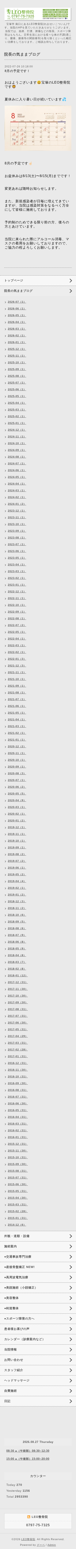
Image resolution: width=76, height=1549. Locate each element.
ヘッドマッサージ (17, 1380)
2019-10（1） (17, 840)
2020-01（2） (17, 820)
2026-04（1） (17, 322)
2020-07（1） (17, 780)
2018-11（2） (17, 908)
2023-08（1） (17, 537)
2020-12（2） (17, 746)
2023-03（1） (17, 571)
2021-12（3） (17, 665)
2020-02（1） (17, 813)
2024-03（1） (17, 490)
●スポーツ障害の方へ (19, 1318)
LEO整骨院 (28, 1539)
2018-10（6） (17, 914)
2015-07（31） (18, 1177)
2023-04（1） (17, 564)
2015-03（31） (18, 1204)
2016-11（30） (18, 1069)
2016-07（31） (18, 1096)
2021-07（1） (17, 699)
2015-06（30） (18, 1184)
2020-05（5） (17, 793)
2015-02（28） (18, 1211)
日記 (7, 1401)
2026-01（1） (17, 342)
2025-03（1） (17, 409)
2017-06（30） (18, 1022)
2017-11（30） (18, 989)
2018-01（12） (18, 975)
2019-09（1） (17, 847)
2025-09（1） (17, 369)
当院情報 (10, 1349)
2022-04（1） (17, 638)
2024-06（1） (17, 470)
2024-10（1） (17, 443)
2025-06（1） (17, 389)
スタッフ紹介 (13, 1370)
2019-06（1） (17, 867)
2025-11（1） (17, 355)
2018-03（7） (17, 962)
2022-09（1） (17, 611)
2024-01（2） (17, 504)
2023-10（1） (17, 524)
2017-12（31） (18, 982)
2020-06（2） (17, 786)
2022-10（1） (17, 605)
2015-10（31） (18, 1157)
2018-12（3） (17, 901)
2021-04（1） (17, 719)
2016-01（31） (18, 1137)
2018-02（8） (17, 968)
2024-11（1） (17, 436)
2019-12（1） (17, 827)
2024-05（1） (17, 477)
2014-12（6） (17, 1224)
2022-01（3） (17, 658)
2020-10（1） (17, 760)
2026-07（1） (17, 301)
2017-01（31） (18, 1056)
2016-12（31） (18, 1063)
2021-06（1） (17, 706)
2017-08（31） (18, 1009)
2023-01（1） (17, 584)
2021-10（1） (17, 679)
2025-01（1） (17, 423)
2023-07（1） (17, 544)
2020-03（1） (17, 807)
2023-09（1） (17, 530)
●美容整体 (11, 1298)
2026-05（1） (17, 315)
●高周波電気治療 (16, 1277)
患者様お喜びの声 (17, 1328)
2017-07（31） (18, 1015)
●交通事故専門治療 (17, 1256)
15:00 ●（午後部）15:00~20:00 (27, 1458)
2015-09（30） (18, 1164)
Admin (52, 1545)
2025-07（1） (17, 382)
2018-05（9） (17, 948)
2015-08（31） (18, 1170)
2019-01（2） (17, 894)
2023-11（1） (17, 517)
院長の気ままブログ (18, 290)
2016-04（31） (18, 1117)
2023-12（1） (17, 510)
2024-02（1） (17, 497)
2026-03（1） (17, 328)
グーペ (41, 1545)
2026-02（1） (17, 335)
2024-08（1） (17, 456)
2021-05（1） (17, 712)
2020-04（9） (17, 800)
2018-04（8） (17, 955)
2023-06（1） (17, 551)
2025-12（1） (17, 349)
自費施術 (10, 1390)
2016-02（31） (18, 1130)
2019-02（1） (17, 887)
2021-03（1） (17, 726)
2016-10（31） (18, 1076)
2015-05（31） (18, 1191)
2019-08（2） (17, 854)
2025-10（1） (17, 362)
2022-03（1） (17, 645)
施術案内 (10, 1246)
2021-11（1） (17, 672)
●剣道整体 (11, 1308)
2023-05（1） (17, 557)
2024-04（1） (17, 483)
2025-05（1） (17, 396)
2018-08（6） (17, 928)
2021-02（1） (17, 733)
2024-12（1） (17, 429)
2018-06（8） (17, 941)
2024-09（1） (17, 450)
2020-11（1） (17, 753)
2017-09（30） (18, 1002)
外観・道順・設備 (17, 1236)
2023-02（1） (17, 578)
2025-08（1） (17, 376)
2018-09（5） (17, 921)
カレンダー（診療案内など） (24, 1339)
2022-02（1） (17, 652)
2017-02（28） (18, 1049)
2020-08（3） (17, 773)
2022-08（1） (17, 618)
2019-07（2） (17, 861)
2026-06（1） (17, 308)
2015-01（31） (18, 1218)
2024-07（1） (17, 463)
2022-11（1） (17, 598)
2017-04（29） (18, 1036)
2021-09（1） (17, 685)
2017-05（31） (18, 1029)
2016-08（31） (18, 1090)
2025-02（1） (17, 416)
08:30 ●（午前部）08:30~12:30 (27, 1450)
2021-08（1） (17, 692)
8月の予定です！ (17, 71)
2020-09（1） (17, 766)
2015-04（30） (18, 1197)
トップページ (13, 280)
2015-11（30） (18, 1150)
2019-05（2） (17, 874)
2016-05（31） (18, 1110)
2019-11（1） (17, 834)
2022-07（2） (17, 625)
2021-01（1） (17, 739)
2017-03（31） (18, 1042)
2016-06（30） (18, 1103)
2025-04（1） (17, 402)
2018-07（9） (17, 935)
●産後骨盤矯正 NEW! (19, 1267)
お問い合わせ (13, 1359)
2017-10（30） (18, 995)
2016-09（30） (18, 1083)
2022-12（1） (17, 591)
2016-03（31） (18, 1123)
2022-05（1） (17, 632)
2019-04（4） (17, 881)
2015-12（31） (18, 1143)
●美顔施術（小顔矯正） (21, 1287)
